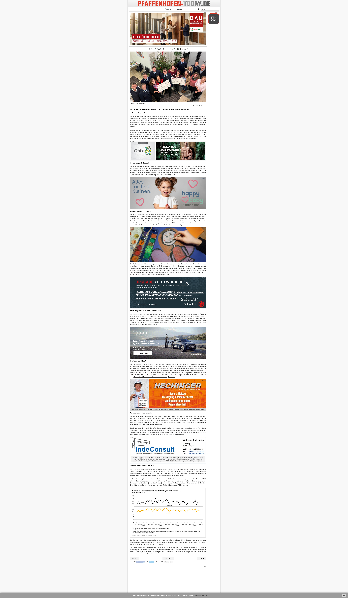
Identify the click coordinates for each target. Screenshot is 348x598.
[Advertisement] (168, 580)
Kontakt (180, 9)
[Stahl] (168, 292)
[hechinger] (168, 395)
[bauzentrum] (168, 29)
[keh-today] (213, 18)
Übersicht (168, 9)
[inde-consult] (168, 450)
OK (344, 595)
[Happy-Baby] (168, 193)
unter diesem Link (151, 425)
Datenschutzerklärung (201, 595)
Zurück (134, 558)
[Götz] (168, 150)
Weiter (202, 558)
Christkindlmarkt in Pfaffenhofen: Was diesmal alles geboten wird (154, 377)
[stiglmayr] (168, 342)
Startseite (168, 558)
